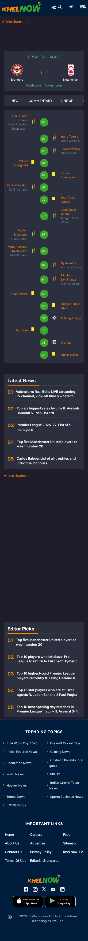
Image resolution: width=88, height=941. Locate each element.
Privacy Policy (41, 852)
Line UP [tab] (67, 101)
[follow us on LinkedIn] (62, 889)
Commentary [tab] (41, 101)
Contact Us (13, 852)
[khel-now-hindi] (83, 7)
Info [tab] (14, 101)
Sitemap (69, 843)
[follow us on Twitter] (44, 889)
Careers (36, 834)
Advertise (37, 843)
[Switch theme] (71, 7)
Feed (67, 834)
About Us (12, 843)
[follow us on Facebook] (26, 889)
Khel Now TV (73, 852)
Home (9, 834)
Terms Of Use (15, 860)
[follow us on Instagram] (35, 889)
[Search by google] (59, 7)
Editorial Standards (44, 860)
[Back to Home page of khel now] (22, 7)
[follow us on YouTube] (53, 889)
